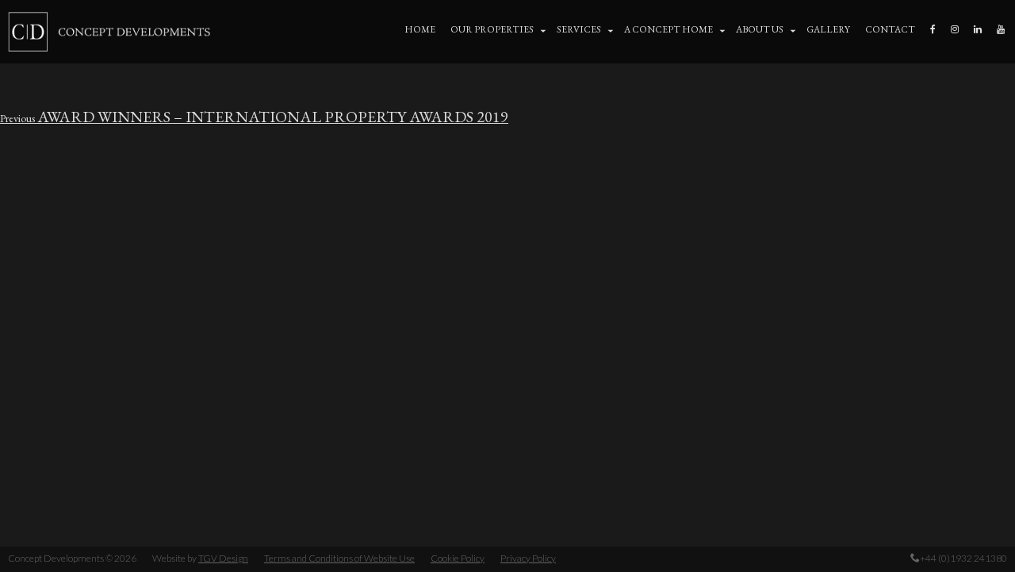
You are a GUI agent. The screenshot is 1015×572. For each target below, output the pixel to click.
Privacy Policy (528, 558)
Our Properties (492, 29)
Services (579, 29)
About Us (759, 29)
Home (419, 29)
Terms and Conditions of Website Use (339, 558)
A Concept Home (668, 29)
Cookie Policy (458, 558)
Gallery (828, 29)
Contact (890, 29)
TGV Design (223, 558)
